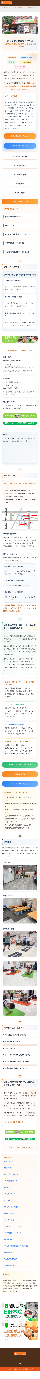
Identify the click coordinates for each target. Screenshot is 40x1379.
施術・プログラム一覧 (11, 1174)
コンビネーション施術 (11, 1207)
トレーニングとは (10, 1220)
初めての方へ (9, 225)
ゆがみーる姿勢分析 (10, 1213)
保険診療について (10, 1187)
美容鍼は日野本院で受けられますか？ (17, 1061)
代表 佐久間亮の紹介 (10, 1259)
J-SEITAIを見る (20, 774)
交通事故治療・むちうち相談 (15, 243)
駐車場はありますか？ (12, 1041)
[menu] (37, 3)
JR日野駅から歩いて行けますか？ (16, 1035)
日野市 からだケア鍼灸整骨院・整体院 (23, 1369)
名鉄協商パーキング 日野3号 (14, 580)
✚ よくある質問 (20, 192)
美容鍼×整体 (8, 1252)
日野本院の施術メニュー (13, 217)
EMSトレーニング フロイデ (13, 1226)
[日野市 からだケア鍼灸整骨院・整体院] (20, 1355)
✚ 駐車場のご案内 (20, 166)
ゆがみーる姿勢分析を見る (20, 783)
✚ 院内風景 (20, 184)
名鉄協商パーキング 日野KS (13, 592)
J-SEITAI (7, 1200)
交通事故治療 (8, 1239)
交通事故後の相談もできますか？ (16, 1068)
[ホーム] (2, 7)
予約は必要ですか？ (11, 1048)
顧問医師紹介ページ (10, 1265)
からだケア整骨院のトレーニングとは (18, 234)
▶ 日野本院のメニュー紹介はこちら (20, 350)
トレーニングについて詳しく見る (20, 764)
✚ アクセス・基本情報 (20, 157)
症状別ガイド (8, 1168)
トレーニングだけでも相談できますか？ (18, 1055)
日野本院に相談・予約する (20, 136)
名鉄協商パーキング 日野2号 (14, 566)
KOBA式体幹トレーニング (12, 1233)
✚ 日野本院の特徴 (20, 175)
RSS (20, 1363)
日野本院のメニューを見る (20, 145)
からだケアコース (10, 1194)
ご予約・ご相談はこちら (20, 201)
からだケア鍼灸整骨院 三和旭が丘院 (17, 252)
